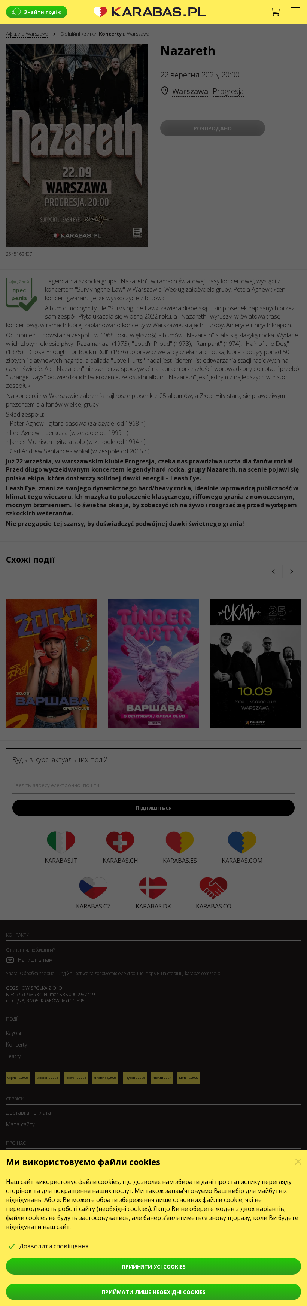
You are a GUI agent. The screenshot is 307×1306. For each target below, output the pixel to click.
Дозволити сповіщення (54, 1246)
